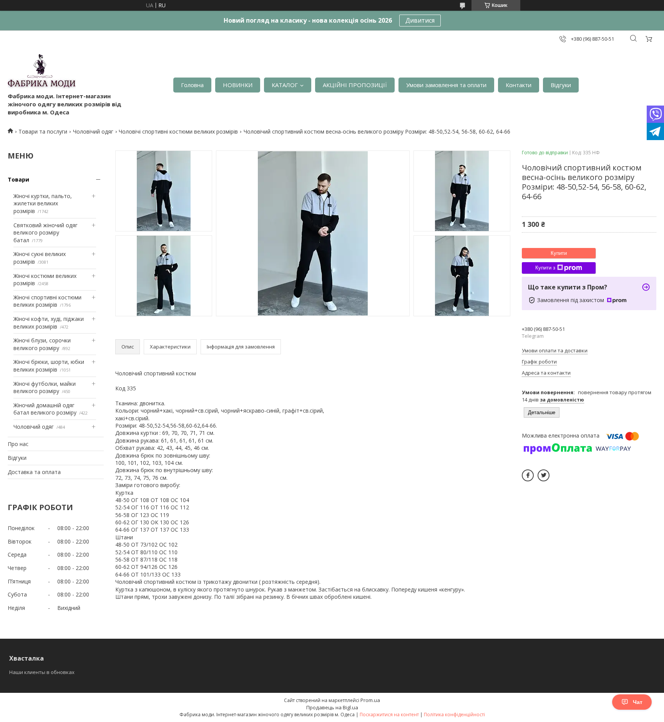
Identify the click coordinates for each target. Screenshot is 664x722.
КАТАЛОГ (285, 85)
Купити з (545, 268)
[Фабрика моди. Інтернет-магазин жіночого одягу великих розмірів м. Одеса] (42, 73)
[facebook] (528, 475)
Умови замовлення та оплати (446, 85)
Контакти (518, 85)
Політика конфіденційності (454, 714)
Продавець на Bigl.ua (332, 707)
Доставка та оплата (34, 472)
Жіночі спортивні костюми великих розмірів (47, 301)
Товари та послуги (42, 131)
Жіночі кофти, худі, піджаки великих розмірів (48, 322)
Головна (192, 85)
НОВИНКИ (237, 85)
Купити (559, 253)
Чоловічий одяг (93, 131)
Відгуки (561, 85)
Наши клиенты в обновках (42, 672)
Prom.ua (370, 700)
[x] (543, 475)
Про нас (18, 444)
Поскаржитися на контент (389, 714)
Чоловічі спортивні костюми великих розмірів (178, 131)
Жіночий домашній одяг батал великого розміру (44, 408)
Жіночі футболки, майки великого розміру (44, 387)
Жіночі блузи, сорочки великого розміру (42, 344)
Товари (18, 179)
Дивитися (420, 20)
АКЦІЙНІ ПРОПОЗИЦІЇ (355, 85)
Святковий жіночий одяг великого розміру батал (45, 232)
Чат (637, 702)
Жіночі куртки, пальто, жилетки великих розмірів (42, 203)
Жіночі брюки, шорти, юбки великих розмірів (48, 365)
